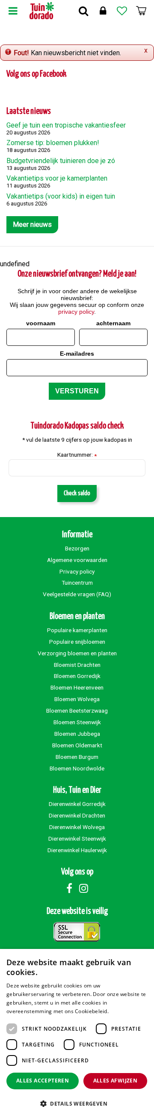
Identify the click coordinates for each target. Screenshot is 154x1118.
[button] (77, 1103)
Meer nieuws (32, 224)
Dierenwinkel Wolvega (77, 827)
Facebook (69, 888)
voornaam (40, 323)
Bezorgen (77, 548)
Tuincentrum (77, 582)
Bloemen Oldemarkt (77, 745)
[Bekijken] (141, 10)
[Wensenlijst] (122, 10)
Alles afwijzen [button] (115, 1080)
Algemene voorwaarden (77, 559)
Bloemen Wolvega (77, 699)
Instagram (83, 888)
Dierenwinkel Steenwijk (77, 838)
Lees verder (124, 1011)
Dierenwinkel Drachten (77, 815)
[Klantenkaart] (102, 10)
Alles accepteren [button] (42, 1080)
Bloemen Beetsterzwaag (77, 710)
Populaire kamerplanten (77, 630)
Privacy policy (77, 571)
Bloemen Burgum (77, 756)
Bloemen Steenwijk (77, 722)
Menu (12, 10)
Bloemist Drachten (77, 664)
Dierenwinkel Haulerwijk (77, 850)
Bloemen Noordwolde (77, 768)
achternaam (113, 323)
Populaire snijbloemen (77, 641)
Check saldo (77, 493)
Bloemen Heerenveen (77, 687)
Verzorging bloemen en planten (77, 653)
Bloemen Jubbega (77, 733)
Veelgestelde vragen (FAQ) (77, 594)
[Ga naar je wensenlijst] (122, 10)
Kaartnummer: (77, 455)
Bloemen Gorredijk (77, 675)
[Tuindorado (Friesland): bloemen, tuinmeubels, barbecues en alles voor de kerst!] (42, 10)
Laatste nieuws (28, 111)
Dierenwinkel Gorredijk (77, 803)
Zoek (83, 10)
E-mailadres (77, 353)
